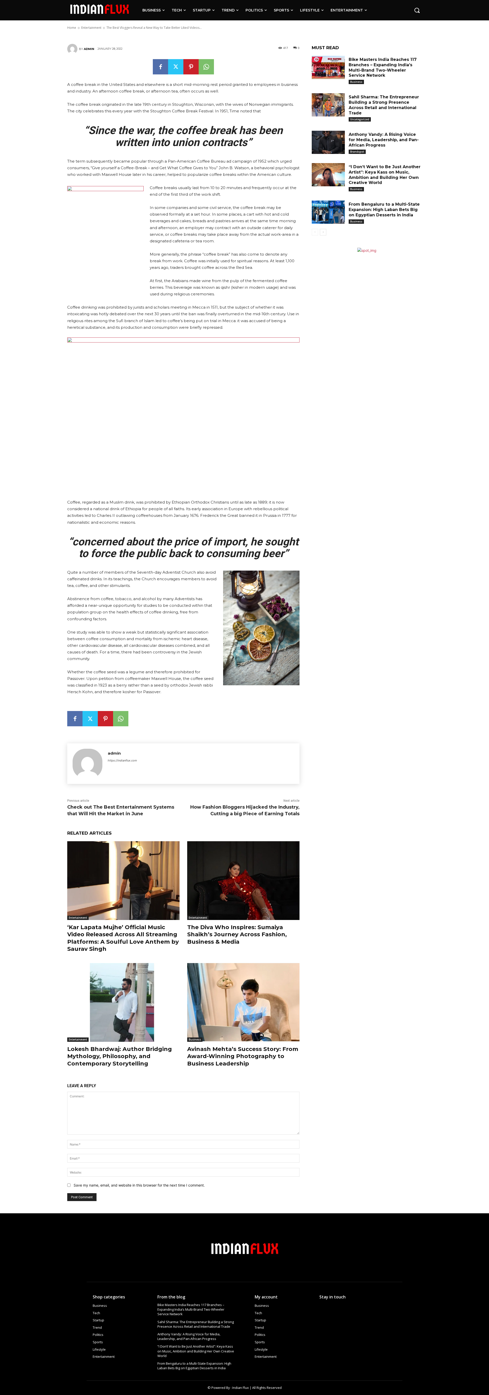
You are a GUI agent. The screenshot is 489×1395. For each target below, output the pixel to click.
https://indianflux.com (122, 760)
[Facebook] (160, 66)
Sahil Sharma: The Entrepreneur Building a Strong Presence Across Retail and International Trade (195, 1324)
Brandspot (357, 151)
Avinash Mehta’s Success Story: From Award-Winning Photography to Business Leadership (242, 1056)
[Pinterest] (191, 66)
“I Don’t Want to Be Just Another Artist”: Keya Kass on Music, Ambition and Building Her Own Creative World (195, 1351)
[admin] (73, 49)
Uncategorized (359, 119)
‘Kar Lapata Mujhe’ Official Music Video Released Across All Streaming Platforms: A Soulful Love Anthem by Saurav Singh (123, 938)
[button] (417, 10)
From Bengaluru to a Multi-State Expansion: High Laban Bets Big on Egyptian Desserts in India (384, 209)
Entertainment (78, 917)
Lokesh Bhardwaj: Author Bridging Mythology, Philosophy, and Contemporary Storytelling (119, 1056)
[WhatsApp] (206, 66)
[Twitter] (175, 66)
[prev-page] (315, 232)
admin (89, 49)
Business (195, 1039)
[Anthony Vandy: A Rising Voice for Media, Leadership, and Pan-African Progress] (328, 142)
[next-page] (323, 232)
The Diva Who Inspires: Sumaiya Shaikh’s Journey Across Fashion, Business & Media (237, 934)
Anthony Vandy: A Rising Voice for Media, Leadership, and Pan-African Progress (384, 140)
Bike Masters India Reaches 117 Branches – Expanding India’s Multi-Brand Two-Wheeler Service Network (190, 1309)
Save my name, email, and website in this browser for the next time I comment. (139, 1185)
